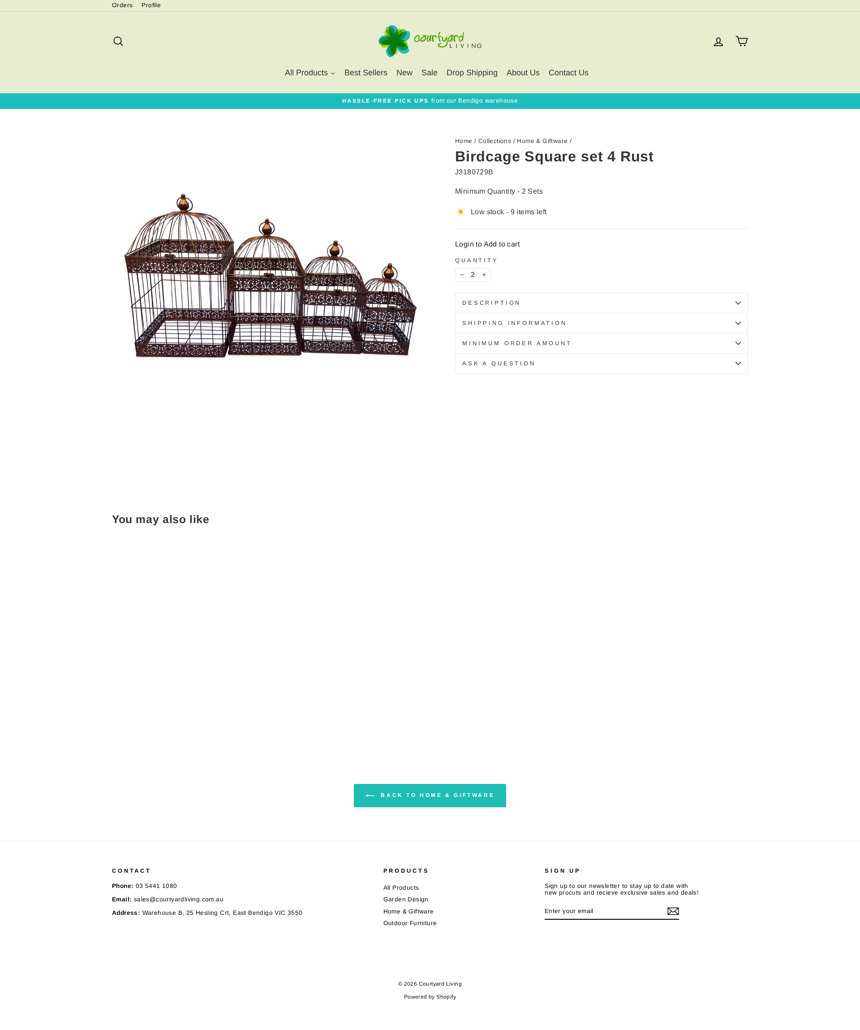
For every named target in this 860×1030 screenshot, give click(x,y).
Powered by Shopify (430, 997)
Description (491, 302)
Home (464, 141)
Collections (494, 141)
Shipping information (514, 323)
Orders (122, 5)
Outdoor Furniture (410, 923)
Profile (151, 5)
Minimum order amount (517, 343)
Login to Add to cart (487, 244)
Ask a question (499, 363)
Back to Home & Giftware (436, 795)
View (188, 689)
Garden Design (406, 899)
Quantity (477, 260)
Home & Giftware (542, 141)
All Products (401, 887)
